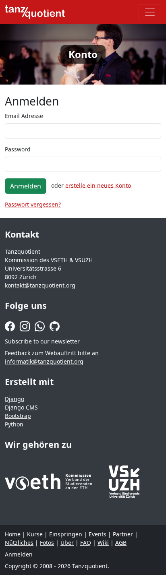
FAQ (85, 542)
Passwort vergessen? (33, 204)
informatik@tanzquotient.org (44, 361)
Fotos (47, 542)
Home (13, 534)
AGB (121, 542)
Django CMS (21, 407)
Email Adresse (24, 116)
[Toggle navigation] (150, 12)
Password (18, 149)
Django (14, 399)
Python (14, 424)
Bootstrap (18, 416)
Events (97, 534)
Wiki (103, 542)
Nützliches (19, 542)
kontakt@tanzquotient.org (40, 285)
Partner (123, 534)
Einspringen (65, 534)
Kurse (35, 534)
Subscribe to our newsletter (42, 341)
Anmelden (25, 186)
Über (67, 542)
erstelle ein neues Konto (98, 185)
